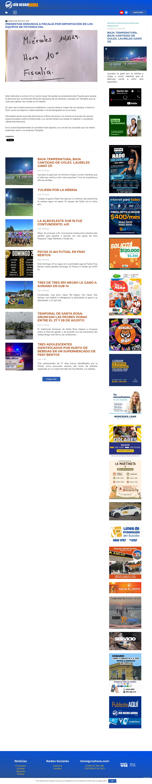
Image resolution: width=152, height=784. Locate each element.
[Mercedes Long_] (125, 405)
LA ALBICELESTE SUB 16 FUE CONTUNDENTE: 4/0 (60, 222)
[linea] (125, 533)
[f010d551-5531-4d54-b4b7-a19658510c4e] (125, 479)
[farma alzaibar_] (125, 673)
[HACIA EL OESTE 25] (125, 587)
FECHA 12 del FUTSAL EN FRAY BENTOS (61, 253)
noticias (134, 23)
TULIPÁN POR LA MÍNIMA (57, 190)
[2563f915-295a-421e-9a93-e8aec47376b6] (125, 441)
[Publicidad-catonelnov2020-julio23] (125, 641)
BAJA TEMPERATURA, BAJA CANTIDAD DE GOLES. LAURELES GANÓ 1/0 (64, 162)
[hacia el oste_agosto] (125, 612)
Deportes (111, 23)
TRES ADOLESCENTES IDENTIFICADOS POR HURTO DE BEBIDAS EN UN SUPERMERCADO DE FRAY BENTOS (67, 349)
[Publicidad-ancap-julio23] (125, 563)
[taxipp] (125, 511)
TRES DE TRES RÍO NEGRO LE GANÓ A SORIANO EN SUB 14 (67, 284)
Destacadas (123, 23)
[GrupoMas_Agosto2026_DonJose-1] (125, 294)
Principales (112, 26)
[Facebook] (126, 12)
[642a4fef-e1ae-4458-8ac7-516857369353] (125, 254)
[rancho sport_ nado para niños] (125, 169)
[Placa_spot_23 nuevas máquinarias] (125, 370)
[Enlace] (22, 4)
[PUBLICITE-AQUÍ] (125, 712)
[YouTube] (121, 12)
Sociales (21, 768)
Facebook (57, 765)
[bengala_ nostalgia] (125, 335)
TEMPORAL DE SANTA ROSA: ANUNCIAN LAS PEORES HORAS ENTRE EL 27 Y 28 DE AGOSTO (62, 317)
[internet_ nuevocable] (125, 215)
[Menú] (15, 12)
